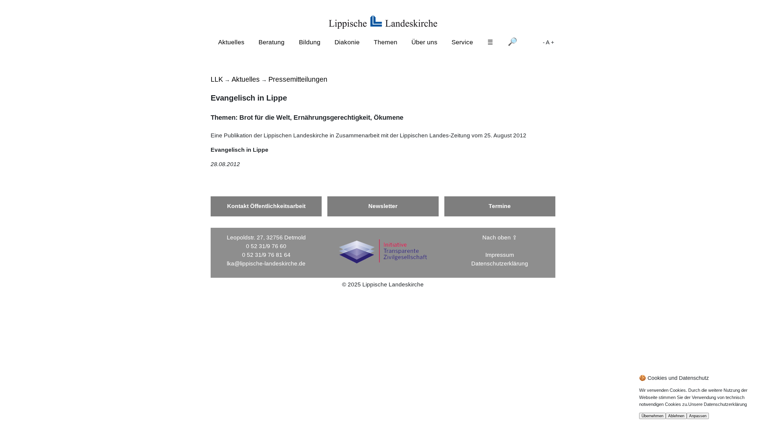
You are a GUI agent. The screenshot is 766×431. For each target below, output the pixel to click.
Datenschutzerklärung (499, 263)
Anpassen (697, 416)
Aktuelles (231, 42)
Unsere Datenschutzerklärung (717, 404)
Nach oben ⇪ (499, 237)
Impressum (499, 255)
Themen (385, 42)
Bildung (309, 42)
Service (462, 42)
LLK (217, 79)
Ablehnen (676, 416)
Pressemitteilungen (297, 79)
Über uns (424, 42)
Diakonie (347, 42)
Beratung (272, 42)
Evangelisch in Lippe (239, 150)
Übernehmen (652, 416)
